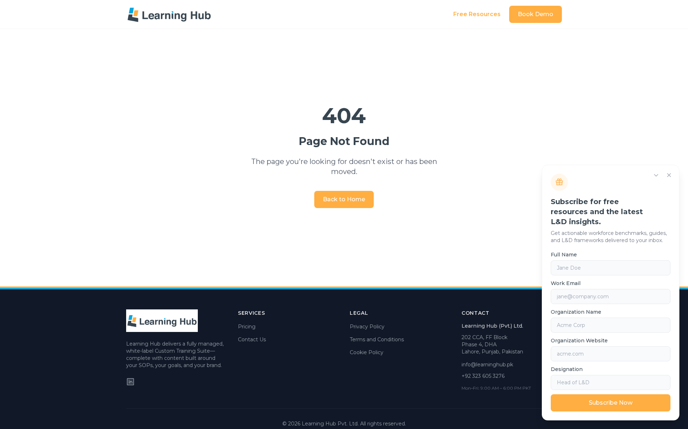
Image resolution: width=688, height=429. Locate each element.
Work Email (565, 283)
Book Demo (535, 14)
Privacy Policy (367, 326)
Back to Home (344, 199)
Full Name (564, 254)
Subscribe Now (610, 402)
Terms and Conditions (377, 339)
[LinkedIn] (130, 381)
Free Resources (477, 14)
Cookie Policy (366, 352)
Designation (567, 369)
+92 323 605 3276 (483, 376)
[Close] (669, 175)
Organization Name (576, 312)
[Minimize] (656, 175)
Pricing (246, 326)
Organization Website (579, 340)
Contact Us (252, 339)
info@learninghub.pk (487, 364)
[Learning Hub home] (169, 14)
